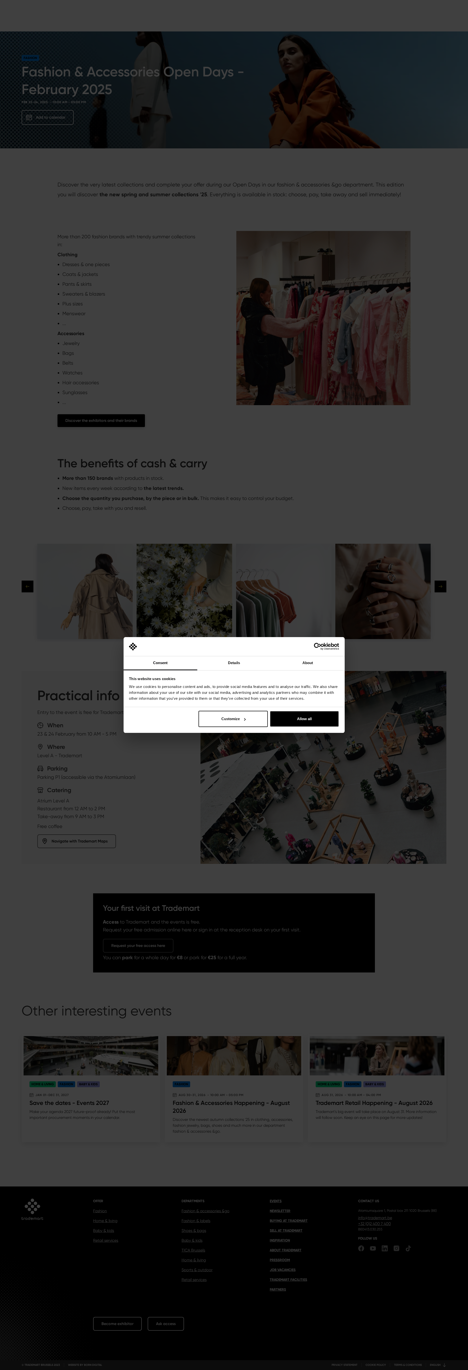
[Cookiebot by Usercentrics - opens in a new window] (317, 646)
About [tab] (307, 663)
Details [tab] (234, 663)
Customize (230, 719)
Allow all (304, 719)
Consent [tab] (160, 663)
